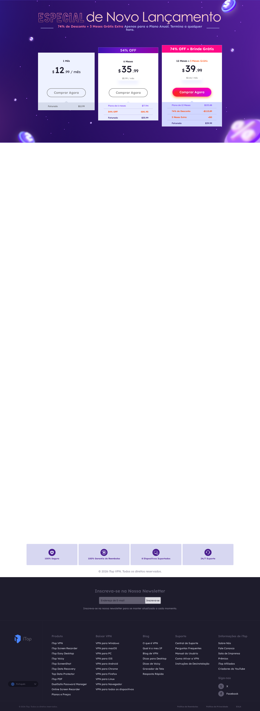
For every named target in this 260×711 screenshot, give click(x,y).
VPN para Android (107, 663)
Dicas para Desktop (154, 658)
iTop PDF (57, 679)
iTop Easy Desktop (63, 653)
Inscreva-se (153, 600)
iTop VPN (57, 643)
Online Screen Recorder (66, 689)
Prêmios (223, 658)
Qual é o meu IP (152, 648)
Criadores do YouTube (231, 668)
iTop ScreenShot (61, 663)
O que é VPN (150, 643)
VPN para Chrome (107, 668)
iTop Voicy (58, 658)
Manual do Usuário (186, 653)
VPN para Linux (105, 679)
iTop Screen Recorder (64, 648)
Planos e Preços (61, 694)
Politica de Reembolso (187, 707)
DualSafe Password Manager (69, 684)
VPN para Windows (107, 643)
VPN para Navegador (109, 684)
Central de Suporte (186, 643)
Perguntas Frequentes (188, 648)
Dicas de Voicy (151, 663)
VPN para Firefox (106, 674)
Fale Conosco (226, 648)
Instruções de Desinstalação (192, 663)
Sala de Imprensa (229, 653)
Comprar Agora (66, 93)
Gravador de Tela (153, 668)
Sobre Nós (224, 643)
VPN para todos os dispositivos (115, 689)
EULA (238, 707)
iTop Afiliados (226, 663)
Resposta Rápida (153, 674)
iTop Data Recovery (63, 668)
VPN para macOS (106, 648)
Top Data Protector (63, 674)
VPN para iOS (104, 658)
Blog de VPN (150, 653)
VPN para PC (104, 653)
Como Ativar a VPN (187, 658)
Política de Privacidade (217, 707)
